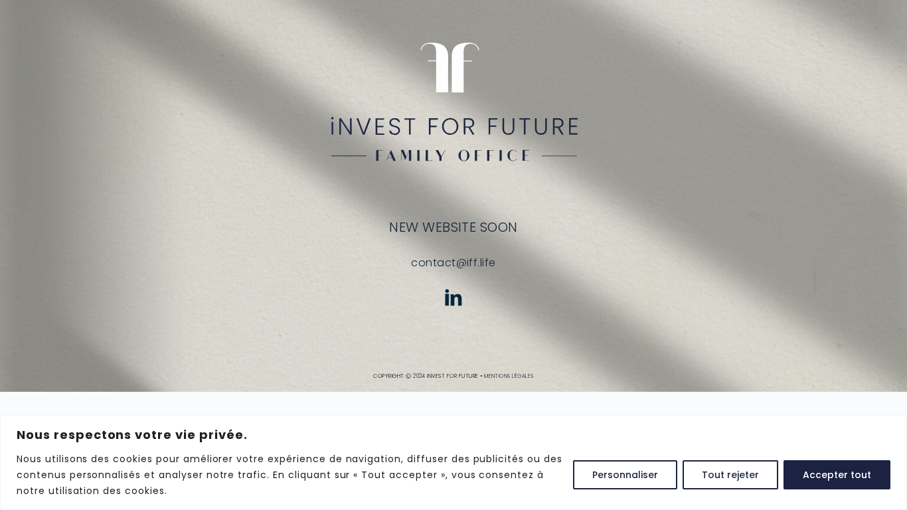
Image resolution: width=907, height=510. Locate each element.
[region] (453, 462)
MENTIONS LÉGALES (509, 376)
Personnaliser (625, 474)
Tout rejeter (730, 474)
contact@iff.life (453, 262)
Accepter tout (837, 474)
